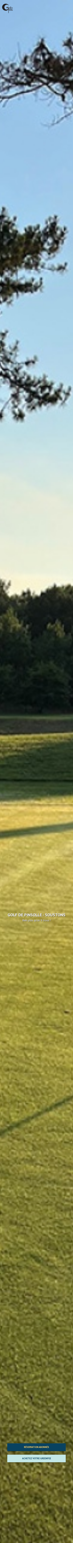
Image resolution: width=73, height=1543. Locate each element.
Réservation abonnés (36, 1447)
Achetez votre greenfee (36, 1458)
